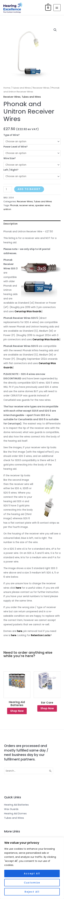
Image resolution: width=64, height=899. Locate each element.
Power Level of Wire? (15, 146)
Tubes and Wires (21, 87)
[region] (32, 868)
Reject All (32, 891)
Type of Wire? (11, 135)
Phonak (14, 205)
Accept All (32, 873)
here (18, 587)
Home (6, 87)
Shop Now (17, 711)
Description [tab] (10, 223)
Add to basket (29, 189)
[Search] (50, 771)
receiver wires (26, 205)
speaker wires (42, 205)
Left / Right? (10, 169)
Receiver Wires (41, 87)
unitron (7, 209)
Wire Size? (9, 158)
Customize (32, 882)
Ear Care (47, 702)
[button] (55, 30)
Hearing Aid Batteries (17, 704)
